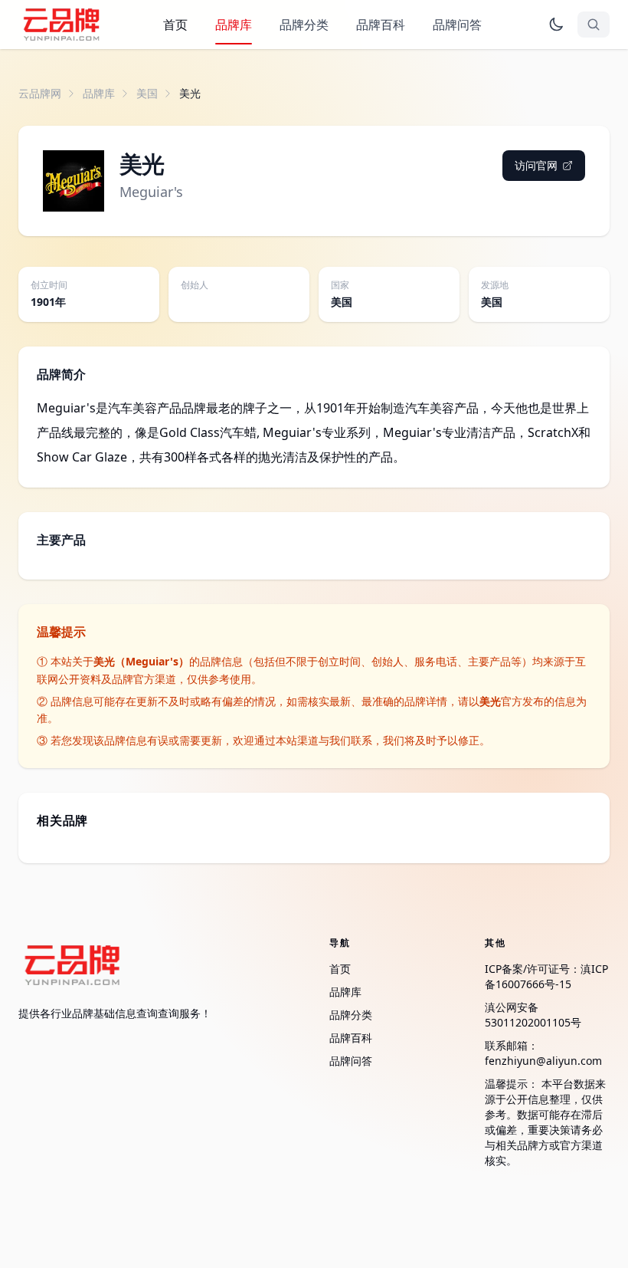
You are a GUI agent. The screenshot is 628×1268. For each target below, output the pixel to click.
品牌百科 (380, 24)
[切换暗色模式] (556, 24)
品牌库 (233, 24)
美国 (147, 93)
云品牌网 (39, 93)
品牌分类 (304, 24)
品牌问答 (457, 24)
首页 (175, 24)
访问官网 (536, 165)
